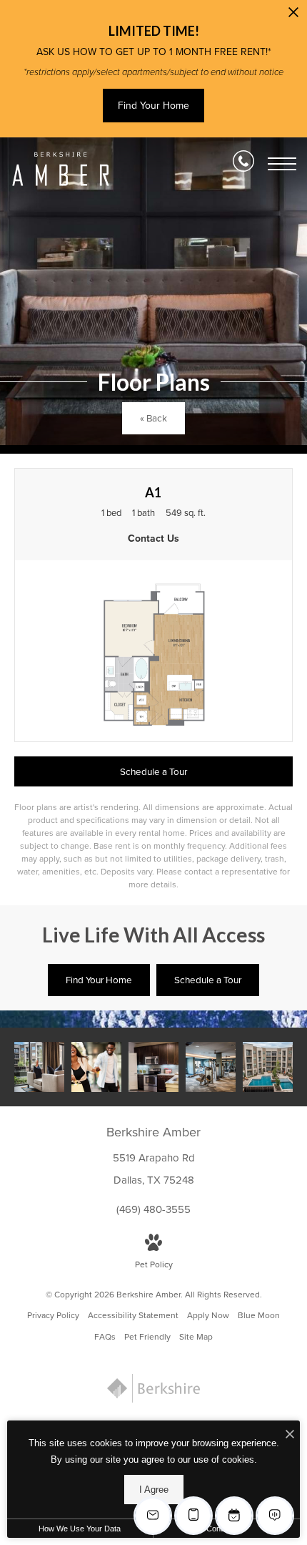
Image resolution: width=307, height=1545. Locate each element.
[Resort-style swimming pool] (268, 1067)
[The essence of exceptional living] (39, 1067)
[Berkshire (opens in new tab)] (153, 1399)
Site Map (196, 1336)
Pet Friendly (147, 1336)
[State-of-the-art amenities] (211, 1067)
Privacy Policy (53, 1315)
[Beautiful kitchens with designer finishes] (153, 1067)
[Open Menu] (282, 163)
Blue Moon (259, 1315)
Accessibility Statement (133, 1315)
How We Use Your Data (80, 1528)
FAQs (105, 1336)
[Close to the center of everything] (96, 1067)
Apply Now (208, 1315)
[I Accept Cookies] (290, 1435)
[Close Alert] (293, 16)
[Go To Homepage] (61, 168)
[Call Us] (243, 163)
